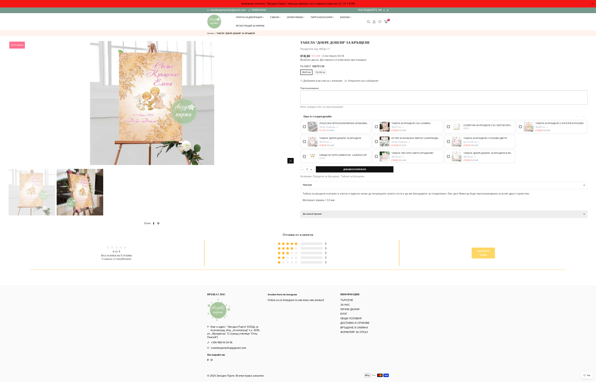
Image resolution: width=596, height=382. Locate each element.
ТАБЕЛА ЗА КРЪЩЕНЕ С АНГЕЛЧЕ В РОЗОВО (559, 123)
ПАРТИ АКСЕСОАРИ (321, 17)
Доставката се (328, 59)
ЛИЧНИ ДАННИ (350, 309)
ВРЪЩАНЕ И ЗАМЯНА (354, 327)
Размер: (312, 66)
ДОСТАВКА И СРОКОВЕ (355, 322)
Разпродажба (17, 45)
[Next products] (584, 116)
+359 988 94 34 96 (221, 342)
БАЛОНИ (345, 17)
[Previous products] (577, 116)
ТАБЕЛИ (274, 17)
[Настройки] (374, 21)
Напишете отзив (483, 252)
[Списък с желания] (380, 21)
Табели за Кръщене (352, 176)
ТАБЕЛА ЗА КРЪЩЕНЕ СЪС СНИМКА (410, 123)
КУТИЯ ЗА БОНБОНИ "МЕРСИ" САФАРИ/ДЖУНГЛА (416, 138)
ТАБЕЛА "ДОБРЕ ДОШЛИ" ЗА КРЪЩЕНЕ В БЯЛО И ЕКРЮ (488, 153)
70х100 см (320, 72)
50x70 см (306, 72)
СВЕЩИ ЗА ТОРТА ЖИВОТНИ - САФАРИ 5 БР (343, 155)
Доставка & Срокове (312, 214)
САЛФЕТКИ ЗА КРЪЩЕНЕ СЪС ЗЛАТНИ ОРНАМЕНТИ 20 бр (488, 125)
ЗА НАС (345, 304)
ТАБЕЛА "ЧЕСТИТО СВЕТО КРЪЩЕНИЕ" (412, 153)
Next (293, 103)
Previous (11, 103)
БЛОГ (343, 313)
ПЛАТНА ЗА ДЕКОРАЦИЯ (249, 17)
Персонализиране (309, 88)
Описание (307, 185)
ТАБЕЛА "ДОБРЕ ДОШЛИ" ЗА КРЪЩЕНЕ (340, 138)
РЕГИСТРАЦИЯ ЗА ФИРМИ (250, 26)
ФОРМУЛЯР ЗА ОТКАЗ (354, 332)
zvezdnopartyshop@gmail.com (228, 10)
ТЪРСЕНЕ (346, 300)
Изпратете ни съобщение (363, 80)
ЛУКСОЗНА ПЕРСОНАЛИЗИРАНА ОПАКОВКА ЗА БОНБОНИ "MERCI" (344, 123)
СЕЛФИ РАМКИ (295, 17)
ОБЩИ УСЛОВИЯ (351, 318)
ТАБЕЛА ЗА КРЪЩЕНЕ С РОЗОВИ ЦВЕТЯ (485, 138)
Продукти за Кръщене (326, 176)
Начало (210, 33)
